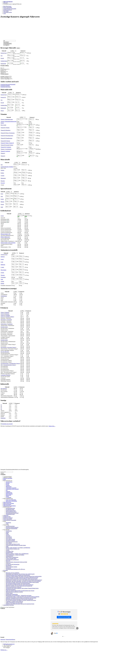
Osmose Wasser (9, 593)
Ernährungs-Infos (7, 516)
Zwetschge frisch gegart (6, 86)
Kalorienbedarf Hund (10, 508)
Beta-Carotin (3, 125)
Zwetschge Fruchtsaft (5, 85)
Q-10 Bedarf (8, 497)
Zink (2, 196)
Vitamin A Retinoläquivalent (7, 119)
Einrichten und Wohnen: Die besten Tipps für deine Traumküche (19, 599)
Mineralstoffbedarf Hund (11, 511)
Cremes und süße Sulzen (11, 558)
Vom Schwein (9, 538)
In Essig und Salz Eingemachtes (12, 564)
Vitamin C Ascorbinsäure (6, 149)
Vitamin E (3, 153)
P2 (1, 406)
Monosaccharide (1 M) (5, 234)
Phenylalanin (3, 269)
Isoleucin (3, 256)
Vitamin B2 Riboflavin (5, 130)
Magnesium (3, 178)
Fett (1, 55)
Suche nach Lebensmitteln (11, 501)
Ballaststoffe (3, 63)
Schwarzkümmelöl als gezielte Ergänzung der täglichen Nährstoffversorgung (22, 577)
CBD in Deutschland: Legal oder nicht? (14, 602)
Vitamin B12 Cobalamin (6, 147)
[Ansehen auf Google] (52, 630)
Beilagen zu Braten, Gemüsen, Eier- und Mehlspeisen (17, 553)
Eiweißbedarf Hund (10, 509)
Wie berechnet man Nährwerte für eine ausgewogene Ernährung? (19, 584)
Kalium (2, 172)
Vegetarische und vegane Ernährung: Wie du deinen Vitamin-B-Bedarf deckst (22, 588)
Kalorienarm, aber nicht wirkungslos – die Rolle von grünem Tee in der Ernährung (23, 581)
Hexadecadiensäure (5, 351)
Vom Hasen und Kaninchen (12, 541)
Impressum (3, 636)
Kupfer (2, 199)
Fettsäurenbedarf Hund (11, 510)
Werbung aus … (4, 647)
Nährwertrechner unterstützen (9, 505)
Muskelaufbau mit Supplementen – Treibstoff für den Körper (18, 595)
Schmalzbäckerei (9, 556)
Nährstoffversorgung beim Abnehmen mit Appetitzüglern (18, 575)
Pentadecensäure (4, 340)
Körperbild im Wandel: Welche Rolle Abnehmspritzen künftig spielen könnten (22, 582)
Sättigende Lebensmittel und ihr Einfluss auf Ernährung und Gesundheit (21, 597)
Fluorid (2, 204)
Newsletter (5, 570)
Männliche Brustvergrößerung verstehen (14, 591)
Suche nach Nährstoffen (11, 499)
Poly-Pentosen (4, 388)
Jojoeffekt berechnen (10, 526)
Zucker (2, 215)
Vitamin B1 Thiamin (5, 127)
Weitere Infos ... (52, 426)
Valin (2, 279)
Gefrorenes (8, 563)
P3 (1, 407)
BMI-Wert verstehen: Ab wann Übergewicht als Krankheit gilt (19, 585)
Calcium (2, 175)
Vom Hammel (9, 536)
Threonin (3, 275)
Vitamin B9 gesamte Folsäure (7, 145)
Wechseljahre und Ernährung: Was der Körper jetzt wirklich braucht (20, 574)
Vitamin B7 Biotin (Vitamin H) (7, 143)
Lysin (2, 262)
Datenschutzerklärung (10, 636)
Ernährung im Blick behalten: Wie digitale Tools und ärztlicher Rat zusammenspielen (24, 576)
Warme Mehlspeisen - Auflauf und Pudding (15, 554)
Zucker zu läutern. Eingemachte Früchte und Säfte (16, 562)
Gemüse (7, 550)
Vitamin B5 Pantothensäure (6, 138)
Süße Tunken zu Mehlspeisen (12, 557)
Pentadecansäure (4, 327)
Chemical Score (4, 254)
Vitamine (8, 485)
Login (7, 523)
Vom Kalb (8, 535)
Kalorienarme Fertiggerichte (12, 594)
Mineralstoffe (8, 486)
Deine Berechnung (7, 502)
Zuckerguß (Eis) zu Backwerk (12, 559)
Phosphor (3, 180)
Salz (2, 164)
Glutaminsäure (4, 296)
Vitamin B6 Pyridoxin (5, 140)
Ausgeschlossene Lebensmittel (9, 520)
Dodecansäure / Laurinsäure (7, 324)
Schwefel (3, 183)
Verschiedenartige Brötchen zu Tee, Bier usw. (15, 569)
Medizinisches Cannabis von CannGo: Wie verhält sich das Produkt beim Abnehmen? (24, 579)
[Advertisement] (41, 28)
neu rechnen (6, 42)
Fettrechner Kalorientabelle (11, 528)
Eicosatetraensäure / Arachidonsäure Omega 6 (10, 363)
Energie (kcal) (4, 53)
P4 (1, 409)
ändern (18, 48)
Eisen (2, 193)
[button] (51, 627)
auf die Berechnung (7, 43)
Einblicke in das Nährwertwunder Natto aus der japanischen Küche (20, 603)
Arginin (2, 281)
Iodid (2, 207)
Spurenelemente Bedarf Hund (12, 513)
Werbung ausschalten (7, 478)
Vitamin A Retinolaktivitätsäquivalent (8, 121)
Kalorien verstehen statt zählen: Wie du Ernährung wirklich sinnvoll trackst (21, 578)
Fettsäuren (8, 491)
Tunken (7, 534)
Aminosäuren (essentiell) (11, 487)
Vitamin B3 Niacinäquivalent (7, 135)
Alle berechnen (9, 481)
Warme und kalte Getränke (11, 566)
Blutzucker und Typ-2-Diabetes (12, 572)
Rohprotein (3, 418)
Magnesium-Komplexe (11, 589)
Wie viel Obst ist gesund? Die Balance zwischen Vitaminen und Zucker (21, 600)
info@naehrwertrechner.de (8, 641)
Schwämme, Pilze (9, 551)
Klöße (7, 533)
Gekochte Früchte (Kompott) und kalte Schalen (16, 545)
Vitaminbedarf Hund (10, 514)
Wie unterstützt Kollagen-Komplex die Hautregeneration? (18, 583)
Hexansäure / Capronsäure (6, 319)
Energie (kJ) (3, 97)
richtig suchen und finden (8, 503)
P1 (1, 404)
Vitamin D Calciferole (5, 151)
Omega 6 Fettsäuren (5, 313)
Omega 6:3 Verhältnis (5, 315)
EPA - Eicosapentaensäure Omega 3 (8, 365)
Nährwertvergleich (7, 504)
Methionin (3, 264)
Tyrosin (2, 272)
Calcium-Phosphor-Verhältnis (7, 166)
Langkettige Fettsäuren (5, 375)
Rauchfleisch (8, 565)
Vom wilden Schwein (10, 539)
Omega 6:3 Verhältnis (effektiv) (7, 316)
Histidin (2, 283)
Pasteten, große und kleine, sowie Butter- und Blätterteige (18, 547)
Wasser (2, 110)
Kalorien (8, 483)
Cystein (2, 267)
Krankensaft (8, 568)
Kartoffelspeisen (9, 552)
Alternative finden (16, 53)
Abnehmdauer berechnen (8, 605)
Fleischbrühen (9, 530)
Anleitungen (5, 515)
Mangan (2, 201)
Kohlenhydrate (4, 61)
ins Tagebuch (6, 44)
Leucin (2, 259)
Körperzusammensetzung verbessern (13, 587)
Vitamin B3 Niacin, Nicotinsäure (8, 133)
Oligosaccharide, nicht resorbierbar (8, 242)
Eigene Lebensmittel (7, 519)
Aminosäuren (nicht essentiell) (12, 489)
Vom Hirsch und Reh (10, 540)
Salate (7, 546)
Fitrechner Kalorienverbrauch (12, 527)
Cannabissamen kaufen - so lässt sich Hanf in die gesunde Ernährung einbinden (22, 596)
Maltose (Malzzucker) (5, 236)
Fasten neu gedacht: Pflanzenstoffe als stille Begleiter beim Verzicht (20, 590)
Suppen (7, 532)
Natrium (2, 170)
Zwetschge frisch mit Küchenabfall (8, 84)
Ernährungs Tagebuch (7, 517)
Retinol (2, 122)
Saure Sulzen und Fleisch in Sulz (13, 544)
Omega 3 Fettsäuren (5, 312)
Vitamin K (3, 155)
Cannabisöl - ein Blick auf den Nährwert (14, 601)
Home (4, 479)
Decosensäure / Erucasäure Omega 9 (8, 347)
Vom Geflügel (9, 542)
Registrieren (8, 522)
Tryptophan (3, 277)
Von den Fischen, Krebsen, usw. (12, 548)
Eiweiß (2, 58)
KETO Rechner (9, 493)
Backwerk (8, 560)
